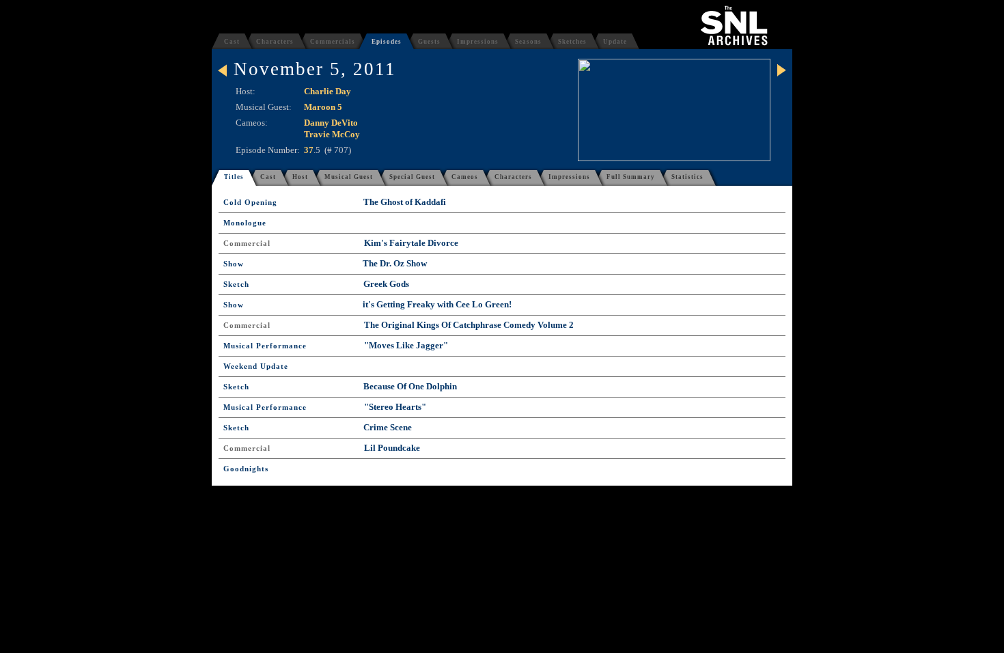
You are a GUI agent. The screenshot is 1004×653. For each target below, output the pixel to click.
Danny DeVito (331, 122)
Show (233, 264)
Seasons (528, 41)
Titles (234, 176)
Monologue (244, 223)
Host (300, 176)
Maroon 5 (323, 107)
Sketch (236, 284)
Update (615, 41)
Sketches (572, 41)
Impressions (478, 41)
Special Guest (412, 176)
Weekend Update (255, 366)
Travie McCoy (332, 134)
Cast (232, 41)
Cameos (464, 176)
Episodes (387, 41)
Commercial (246, 243)
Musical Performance (265, 346)
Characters (275, 41)
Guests (429, 41)
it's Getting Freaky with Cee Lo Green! (437, 304)
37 (308, 150)
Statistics (687, 176)
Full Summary (630, 176)
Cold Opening (250, 202)
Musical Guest (348, 176)
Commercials (332, 41)
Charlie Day (327, 91)
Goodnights (245, 469)
